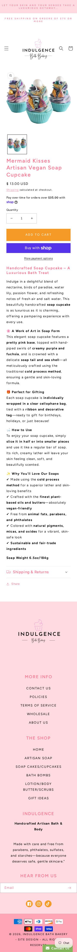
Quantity (12, 209)
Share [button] (15, 584)
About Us (38, 722)
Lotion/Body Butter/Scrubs (38, 787)
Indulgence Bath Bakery (45, 934)
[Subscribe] (69, 888)
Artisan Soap (38, 758)
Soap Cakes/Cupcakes (39, 767)
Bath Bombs (38, 775)
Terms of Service (39, 705)
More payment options (38, 258)
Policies (38, 697)
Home (38, 749)
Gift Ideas (38, 798)
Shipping (12, 189)
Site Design (28, 939)
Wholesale (38, 714)
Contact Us (38, 688)
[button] (6, 48)
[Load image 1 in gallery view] (17, 144)
